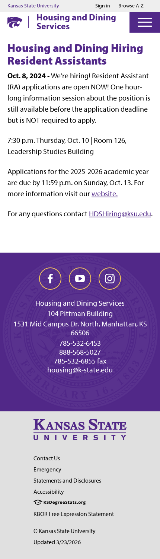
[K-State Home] (14, 22)
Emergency (47, 469)
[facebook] (50, 278)
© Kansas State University (64, 531)
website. (105, 193)
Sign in (102, 6)
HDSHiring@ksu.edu (120, 213)
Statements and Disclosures (67, 480)
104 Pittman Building (80, 313)
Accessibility (48, 491)
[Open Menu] (144, 22)
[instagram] (110, 278)
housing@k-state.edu (80, 369)
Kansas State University (33, 6)
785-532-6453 (80, 343)
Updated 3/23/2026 (57, 542)
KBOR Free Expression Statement (73, 513)
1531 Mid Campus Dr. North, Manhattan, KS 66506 (80, 328)
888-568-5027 (80, 352)
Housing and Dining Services (76, 21)
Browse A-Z (131, 6)
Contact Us (46, 458)
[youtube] (80, 278)
